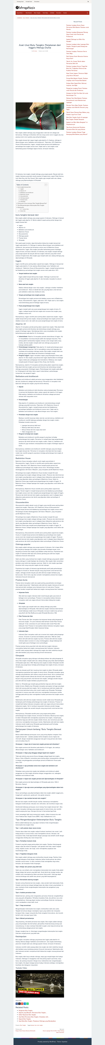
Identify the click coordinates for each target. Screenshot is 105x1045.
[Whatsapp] (27, 1004)
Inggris (22, 189)
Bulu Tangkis (23, 1025)
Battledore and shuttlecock (26, 192)
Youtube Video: (26, 209)
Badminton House (24, 194)
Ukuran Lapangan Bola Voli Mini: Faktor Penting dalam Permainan (53, 1030)
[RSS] (88, 1)
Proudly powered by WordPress (47, 1042)
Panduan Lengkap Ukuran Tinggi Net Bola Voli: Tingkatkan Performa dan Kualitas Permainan (76, 68)
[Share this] (17, 1004)
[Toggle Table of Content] (45, 184)
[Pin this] (22, 1004)
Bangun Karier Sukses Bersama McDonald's (25, 1029)
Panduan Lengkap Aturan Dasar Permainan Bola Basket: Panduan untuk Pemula (77, 27)
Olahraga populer (24, 198)
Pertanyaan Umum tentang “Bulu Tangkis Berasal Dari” (32, 203)
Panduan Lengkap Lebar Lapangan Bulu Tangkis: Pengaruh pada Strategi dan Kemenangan (77, 46)
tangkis (41, 1025)
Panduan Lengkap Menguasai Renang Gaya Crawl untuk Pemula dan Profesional (77, 34)
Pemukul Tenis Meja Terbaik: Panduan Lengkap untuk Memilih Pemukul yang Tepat (77, 107)
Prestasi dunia (23, 199)
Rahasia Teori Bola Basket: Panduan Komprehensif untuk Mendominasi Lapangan (76, 100)
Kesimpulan (21, 207)
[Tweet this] (19, 1004)
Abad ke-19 (23, 191)
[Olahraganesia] (25, 7)
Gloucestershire (24, 196)
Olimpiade (22, 201)
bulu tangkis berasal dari (24, 187)
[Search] (87, 13)
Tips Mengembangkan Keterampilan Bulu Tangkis (31, 205)
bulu (36, 1025)
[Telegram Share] (25, 1004)
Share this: (23, 211)
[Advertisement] (40, 32)
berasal (32, 1025)
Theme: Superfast (62, 1042)
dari (38, 1025)
